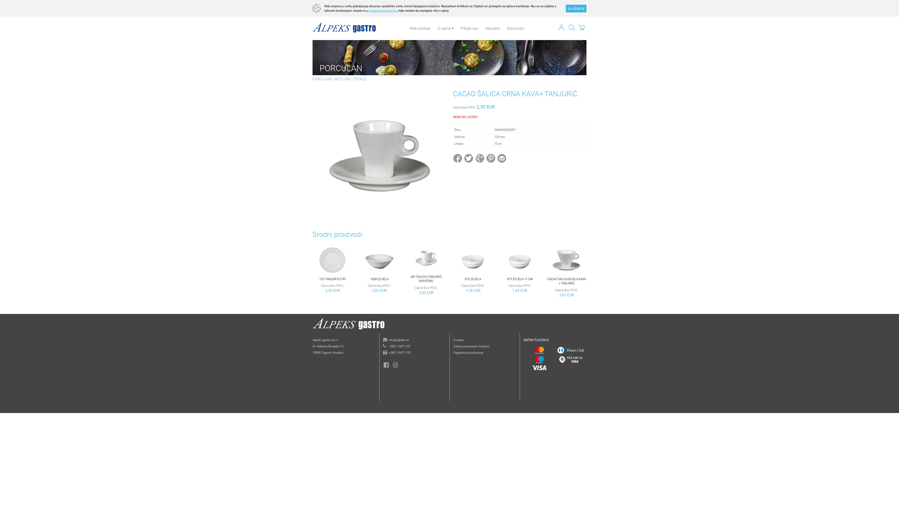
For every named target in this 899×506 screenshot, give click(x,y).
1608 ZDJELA (379, 279)
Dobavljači (515, 28)
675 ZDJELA (473, 279)
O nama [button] (445, 28)
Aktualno (492, 28)
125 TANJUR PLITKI (332, 279)
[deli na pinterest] (491, 158)
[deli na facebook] (458, 158)
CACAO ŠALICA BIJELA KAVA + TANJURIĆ (566, 281)
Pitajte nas (469, 28)
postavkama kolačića (383, 10)
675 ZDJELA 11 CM (520, 279)
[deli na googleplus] (480, 158)
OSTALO (359, 79)
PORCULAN (322, 79)
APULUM (342, 79)
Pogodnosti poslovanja (468, 352)
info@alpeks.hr (399, 340)
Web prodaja (420, 28)
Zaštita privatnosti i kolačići (471, 346)
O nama (458, 340)
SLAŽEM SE (576, 8)
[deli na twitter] (469, 158)
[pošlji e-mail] (502, 158)
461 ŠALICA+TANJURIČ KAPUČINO (426, 279)
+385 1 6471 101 (400, 346)
